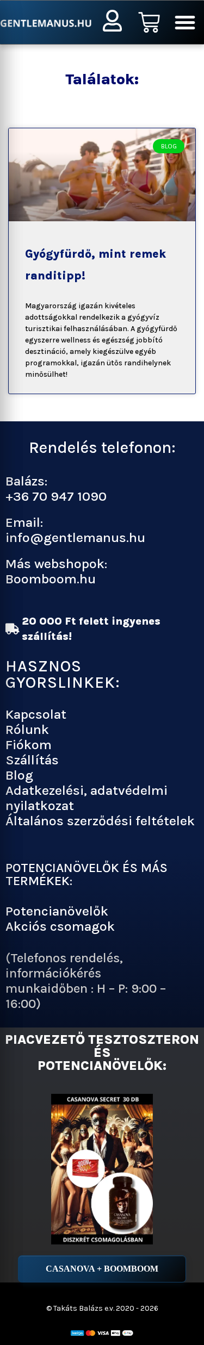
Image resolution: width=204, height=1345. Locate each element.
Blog (19, 775)
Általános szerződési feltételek (100, 821)
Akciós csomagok (60, 926)
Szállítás (32, 760)
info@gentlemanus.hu (75, 537)
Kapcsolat (35, 714)
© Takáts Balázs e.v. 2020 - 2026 (102, 1308)
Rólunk (27, 729)
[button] (185, 22)
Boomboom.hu (50, 579)
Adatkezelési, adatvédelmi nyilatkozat (86, 797)
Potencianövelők (56, 911)
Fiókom (28, 744)
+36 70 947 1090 (56, 496)
